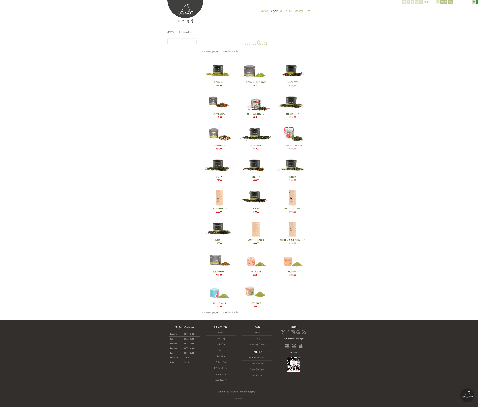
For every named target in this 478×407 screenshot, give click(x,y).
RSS (304, 332)
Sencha (220, 350)
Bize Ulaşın (257, 338)
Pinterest (421, 2)
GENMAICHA (256, 177)
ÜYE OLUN (443, 2)
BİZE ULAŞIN (299, 11)
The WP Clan (239, 398)
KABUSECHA (219, 240)
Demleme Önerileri (257, 363)
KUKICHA (292, 177)
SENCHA (219, 177)
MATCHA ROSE (256, 303)
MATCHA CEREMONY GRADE (256, 82)
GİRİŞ (450, 2)
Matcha (220, 332)
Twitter (408, 2)
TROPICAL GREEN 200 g (219, 208)
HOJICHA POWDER (219, 271)
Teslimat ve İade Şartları (248, 391)
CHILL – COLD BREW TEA (255, 114)
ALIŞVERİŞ (274, 11)
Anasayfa (220, 391)
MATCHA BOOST (292, 271)
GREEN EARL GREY (292, 114)
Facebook (412, 2)
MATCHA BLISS (256, 271)
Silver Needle (220, 356)
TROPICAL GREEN (293, 82)
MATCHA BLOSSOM (219, 303)
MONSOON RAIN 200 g (256, 240)
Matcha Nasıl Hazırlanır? (257, 357)
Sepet (475, 2)
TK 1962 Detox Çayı (220, 367)
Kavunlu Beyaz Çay (220, 379)
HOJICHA (256, 208)
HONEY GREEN (256, 145)
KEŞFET (308, 11)
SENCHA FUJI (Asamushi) (293, 145)
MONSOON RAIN (219, 145)
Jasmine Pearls (221, 373)
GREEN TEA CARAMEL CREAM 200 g (292, 240)
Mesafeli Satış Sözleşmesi (257, 344)
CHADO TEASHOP (286, 11)
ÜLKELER (178, 32)
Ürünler (257, 332)
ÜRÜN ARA (431, 2)
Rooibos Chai (220, 344)
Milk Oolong (221, 338)
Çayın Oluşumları (257, 375)
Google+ (298, 332)
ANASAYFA (265, 11)
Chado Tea (185, 11)
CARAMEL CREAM (219, 114)
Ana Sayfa (170, 32)
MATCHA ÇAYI (219, 82)
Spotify (404, 2)
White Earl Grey (221, 362)
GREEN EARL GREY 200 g (292, 208)
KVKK (260, 391)
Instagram (416, 2)
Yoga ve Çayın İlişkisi (257, 369)
